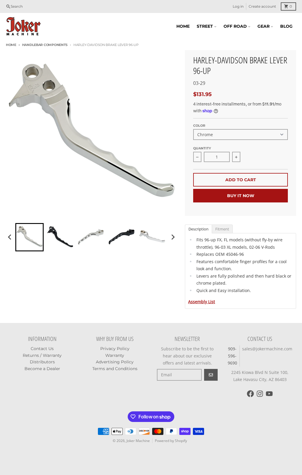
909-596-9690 (232, 356)
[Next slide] (172, 237)
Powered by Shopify (171, 440)
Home (11, 45)
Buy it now (240, 195)
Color (199, 125)
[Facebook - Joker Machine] (250, 393)
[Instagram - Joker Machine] (259, 393)
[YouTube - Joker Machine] (269, 393)
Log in (238, 6)
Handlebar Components (45, 45)
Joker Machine (138, 440)
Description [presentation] (198, 229)
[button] (29, 237)
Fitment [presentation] (222, 229)
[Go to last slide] (10, 237)
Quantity (202, 148)
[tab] (198, 228)
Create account (262, 6)
